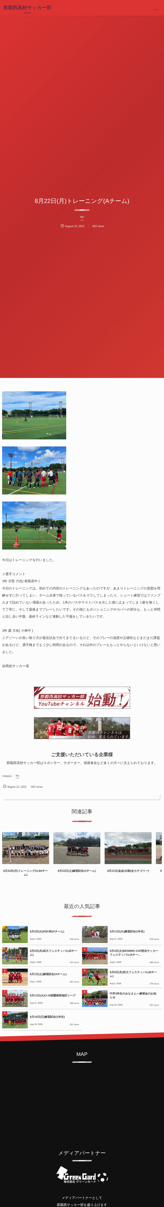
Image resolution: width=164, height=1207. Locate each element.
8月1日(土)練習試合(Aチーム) (48, 974)
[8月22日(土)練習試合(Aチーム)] (76, 848)
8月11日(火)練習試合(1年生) (127, 931)
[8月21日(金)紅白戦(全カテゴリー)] (128, 848)
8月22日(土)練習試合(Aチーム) (77, 870)
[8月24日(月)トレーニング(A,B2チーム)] (25, 848)
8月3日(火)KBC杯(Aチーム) (47, 931)
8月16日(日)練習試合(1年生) (47, 1016)
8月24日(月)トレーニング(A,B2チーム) (25, 872)
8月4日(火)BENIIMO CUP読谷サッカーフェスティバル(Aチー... (134, 952)
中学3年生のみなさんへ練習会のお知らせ (133, 995)
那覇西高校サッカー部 (27, 7)
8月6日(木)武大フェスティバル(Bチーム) (53, 952)
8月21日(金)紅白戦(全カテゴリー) (128, 870)
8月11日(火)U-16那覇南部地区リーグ (53, 995)
